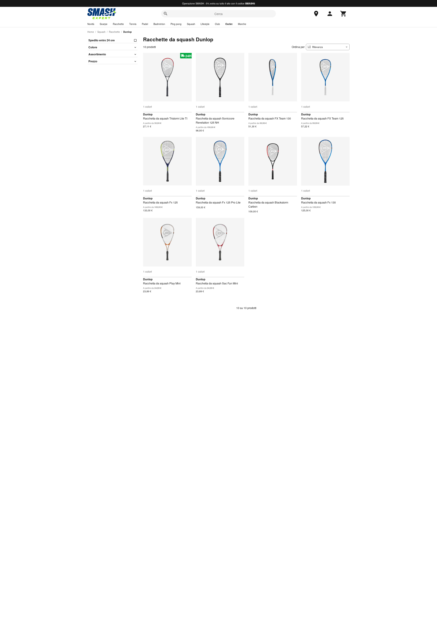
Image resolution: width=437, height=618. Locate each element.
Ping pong (176, 24)
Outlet (228, 24)
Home (90, 31)
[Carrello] (343, 13)
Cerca (218, 13)
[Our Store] (316, 13)
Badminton (159, 24)
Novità (90, 24)
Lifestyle (205, 24)
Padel (145, 24)
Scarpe (103, 24)
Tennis (132, 24)
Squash (191, 24)
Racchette (118, 24)
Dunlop (148, 114)
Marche (242, 24)
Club (217, 24)
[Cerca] (165, 13)
